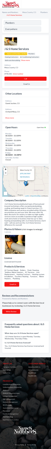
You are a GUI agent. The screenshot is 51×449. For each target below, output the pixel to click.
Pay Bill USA (32, 373)
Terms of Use (31, 445)
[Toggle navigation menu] (48, 4)
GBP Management (9, 399)
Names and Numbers (10, 12)
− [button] (5, 172)
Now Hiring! (7, 370)
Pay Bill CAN (32, 376)
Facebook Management (10, 414)
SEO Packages (7, 405)
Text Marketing (8, 417)
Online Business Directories (12, 387)
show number (18, 74)
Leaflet (27, 196)
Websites (6, 390)
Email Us (13, 284)
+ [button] (5, 169)
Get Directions (25, 177)
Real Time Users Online (11, 420)
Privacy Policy (19, 445)
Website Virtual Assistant (11, 393)
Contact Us (6, 373)
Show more (25, 60)
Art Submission (33, 370)
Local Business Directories (12, 384)
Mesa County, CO (29, 12)
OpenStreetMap (36, 196)
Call (25, 79)
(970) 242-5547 (25, 173)
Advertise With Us (34, 367)
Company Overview (9, 367)
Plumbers (44, 12)
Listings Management (10, 396)
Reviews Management (10, 402)
